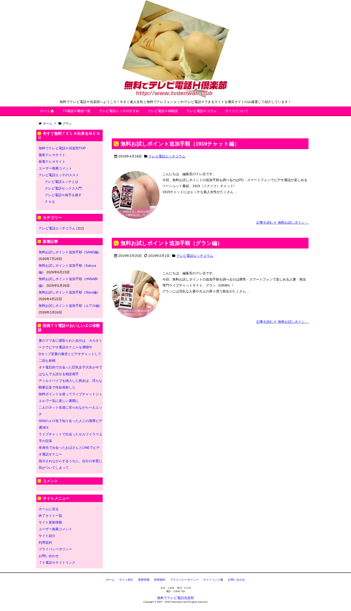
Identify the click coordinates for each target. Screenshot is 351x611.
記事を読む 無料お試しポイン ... (282, 222)
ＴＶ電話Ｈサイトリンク (57, 562)
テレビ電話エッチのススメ (59, 175)
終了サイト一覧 (50, 516)
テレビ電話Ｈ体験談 (163, 111)
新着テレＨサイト (52, 161)
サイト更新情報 (50, 522)
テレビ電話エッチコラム (167, 156)
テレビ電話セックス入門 (63, 188)
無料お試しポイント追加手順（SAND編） (70, 252)
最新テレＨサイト (52, 155)
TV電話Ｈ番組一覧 (76, 111)
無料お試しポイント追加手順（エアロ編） (70, 306)
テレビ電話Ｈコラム (201, 111)
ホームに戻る (49, 509)
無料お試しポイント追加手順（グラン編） (172, 243)
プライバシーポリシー (55, 549)
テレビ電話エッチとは (61, 182)
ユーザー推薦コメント (55, 168)
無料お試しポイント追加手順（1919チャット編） (180, 144)
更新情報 (143, 579)
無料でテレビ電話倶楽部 (175, 598)
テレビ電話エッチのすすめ (119, 111)
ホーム (110, 579)
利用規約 (45, 542)
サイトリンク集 (213, 579)
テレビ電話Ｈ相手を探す (63, 195)
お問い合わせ (49, 556)
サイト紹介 (47, 536)
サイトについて (237, 111)
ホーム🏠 (47, 111)
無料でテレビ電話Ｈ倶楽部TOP (62, 148)
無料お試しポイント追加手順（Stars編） (69, 292)
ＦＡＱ (50, 202)
